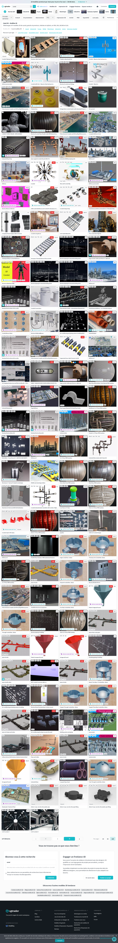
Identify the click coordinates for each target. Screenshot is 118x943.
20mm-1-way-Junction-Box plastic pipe (40, 807)
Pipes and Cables (35, 757)
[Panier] (97, 6)
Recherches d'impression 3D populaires (82, 929)
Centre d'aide (38, 920)
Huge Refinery (34, 408)
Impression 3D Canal (55, 33)
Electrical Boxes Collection (8, 208)
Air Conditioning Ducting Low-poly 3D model (41, 732)
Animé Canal (44, 33)
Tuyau (39, 29)
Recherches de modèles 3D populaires (81, 924)
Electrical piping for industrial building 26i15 (70, 258)
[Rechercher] (34, 6)
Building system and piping (66, 732)
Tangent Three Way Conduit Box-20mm (98, 707)
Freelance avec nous (79, 920)
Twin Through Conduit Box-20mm (97, 782)
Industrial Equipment (7, 408)
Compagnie (37, 910)
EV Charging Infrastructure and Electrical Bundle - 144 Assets (16, 383)
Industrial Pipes (34, 782)
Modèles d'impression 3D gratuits (63, 926)
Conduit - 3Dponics (93, 84)
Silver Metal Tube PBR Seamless (67, 483)
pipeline (62, 532)
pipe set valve (34, 582)
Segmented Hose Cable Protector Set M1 (69, 358)
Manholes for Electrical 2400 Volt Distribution (12, 507)
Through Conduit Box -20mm (9, 632)
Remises (56, 929)
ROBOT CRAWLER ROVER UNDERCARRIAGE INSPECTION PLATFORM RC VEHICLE (49, 383)
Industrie (58, 29)
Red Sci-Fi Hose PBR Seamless (38, 532)
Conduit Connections (36, 308)
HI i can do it (92, 109)
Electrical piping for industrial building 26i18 (41, 283)
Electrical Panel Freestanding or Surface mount (42, 707)
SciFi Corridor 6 (5, 831)
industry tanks (63, 433)
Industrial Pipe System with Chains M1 (98, 458)
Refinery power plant (7, 84)
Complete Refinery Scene (95, 134)
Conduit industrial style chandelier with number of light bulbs (45, 507)
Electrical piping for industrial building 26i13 (70, 283)
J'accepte (59, 940)
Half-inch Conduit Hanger (95, 532)
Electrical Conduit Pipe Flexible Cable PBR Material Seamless (45, 134)
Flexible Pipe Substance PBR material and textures (43, 557)
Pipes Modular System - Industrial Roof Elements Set (72, 308)
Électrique (50, 29)
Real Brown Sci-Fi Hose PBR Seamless (97, 408)
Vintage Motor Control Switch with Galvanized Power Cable (74, 109)
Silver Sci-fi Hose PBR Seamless (96, 507)
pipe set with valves (6, 682)
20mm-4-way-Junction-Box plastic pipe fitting (100, 807)
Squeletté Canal (34, 33)
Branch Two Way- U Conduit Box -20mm (98, 682)
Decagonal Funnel (6, 782)
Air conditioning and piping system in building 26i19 (72, 333)
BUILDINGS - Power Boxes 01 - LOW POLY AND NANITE (14, 458)
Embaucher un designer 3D (61, 920)
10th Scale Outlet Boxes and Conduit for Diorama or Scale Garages (46, 208)
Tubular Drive (34, 109)
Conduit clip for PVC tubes (8, 532)
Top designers (97, 913)
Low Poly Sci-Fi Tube (65, 507)
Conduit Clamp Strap (65, 208)
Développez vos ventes (80, 914)
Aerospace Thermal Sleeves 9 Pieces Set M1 (41, 258)
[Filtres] (103, 17)
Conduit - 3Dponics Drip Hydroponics (98, 59)
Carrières (37, 917)
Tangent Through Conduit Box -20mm (69, 707)
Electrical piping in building (37, 632)
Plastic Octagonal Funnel (95, 607)
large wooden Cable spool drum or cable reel (99, 258)
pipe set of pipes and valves (8, 732)
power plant (92, 732)
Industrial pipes (92, 333)
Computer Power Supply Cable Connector (12, 233)
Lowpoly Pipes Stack (65, 782)
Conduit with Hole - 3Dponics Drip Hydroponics (42, 84)
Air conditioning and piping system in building (13, 707)
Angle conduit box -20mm (66, 557)
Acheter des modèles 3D (60, 910)
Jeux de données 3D (59, 917)
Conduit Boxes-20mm (7, 333)
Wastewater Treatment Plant (8, 807)
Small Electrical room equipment (38, 607)
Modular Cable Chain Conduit (38, 59)
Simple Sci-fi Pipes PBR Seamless (96, 433)
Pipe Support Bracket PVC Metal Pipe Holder (70, 408)
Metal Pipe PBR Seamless (95, 483)
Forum (96, 919)
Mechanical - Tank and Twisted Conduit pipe (12, 483)
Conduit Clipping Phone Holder (9, 59)
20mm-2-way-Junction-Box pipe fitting (69, 807)
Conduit (33, 183)
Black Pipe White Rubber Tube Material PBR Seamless (101, 383)
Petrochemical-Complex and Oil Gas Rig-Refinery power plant (16, 109)
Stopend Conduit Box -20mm (67, 582)
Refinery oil (91, 159)
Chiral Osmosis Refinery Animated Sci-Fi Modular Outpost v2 (103, 208)
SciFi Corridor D (34, 831)
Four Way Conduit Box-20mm (67, 607)
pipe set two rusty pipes (94, 632)
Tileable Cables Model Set (66, 59)
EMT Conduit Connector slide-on (38, 682)
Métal (44, 29)
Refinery (4, 183)
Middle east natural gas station (38, 483)
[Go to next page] (69, 839)
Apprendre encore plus (106, 938)
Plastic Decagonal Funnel (37, 657)
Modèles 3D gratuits (59, 923)
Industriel (33, 29)
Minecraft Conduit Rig (65, 183)
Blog (36, 914)
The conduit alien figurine (95, 233)
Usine (64, 29)
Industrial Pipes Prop (7, 159)
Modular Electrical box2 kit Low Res (10, 358)
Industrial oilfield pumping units (67, 159)
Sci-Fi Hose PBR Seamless (66, 458)
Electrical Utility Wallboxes (37, 333)
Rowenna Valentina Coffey (8, 283)
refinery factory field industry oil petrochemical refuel (14, 757)
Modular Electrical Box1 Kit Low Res (10, 308)
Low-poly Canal (22, 33)
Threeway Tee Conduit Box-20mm (97, 557)
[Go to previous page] (45, 839)
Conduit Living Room (36, 233)
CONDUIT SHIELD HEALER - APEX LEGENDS (12, 134)
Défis (95, 916)
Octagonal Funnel (64, 657)
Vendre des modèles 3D (80, 910)
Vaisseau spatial (72, 29)
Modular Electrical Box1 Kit (8, 433)
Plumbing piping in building (95, 657)
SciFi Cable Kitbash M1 (65, 233)
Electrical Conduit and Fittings (67, 84)
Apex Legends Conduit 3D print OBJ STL (40, 159)
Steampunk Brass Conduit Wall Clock (10, 258)
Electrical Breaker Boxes (94, 582)
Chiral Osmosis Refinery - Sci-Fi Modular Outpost (100, 308)
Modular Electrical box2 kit (37, 433)
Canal (27, 29)
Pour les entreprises (59, 914)
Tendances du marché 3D (81, 917)
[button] (31, 6)
